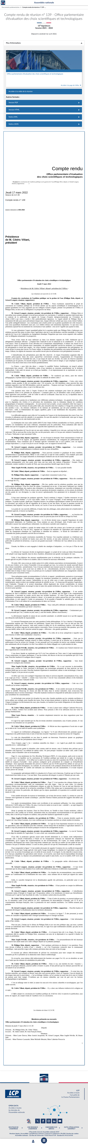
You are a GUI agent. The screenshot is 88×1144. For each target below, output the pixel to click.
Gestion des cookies (72, 1133)
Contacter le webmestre (52, 1133)
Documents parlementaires (11, 7)
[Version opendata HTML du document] (44, 110)
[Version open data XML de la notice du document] (44, 117)
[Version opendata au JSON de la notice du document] (44, 124)
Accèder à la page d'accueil (3, 3)
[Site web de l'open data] (44, 1109)
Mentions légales (14, 1133)
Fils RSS (63, 1133)
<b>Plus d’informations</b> (44, 43)
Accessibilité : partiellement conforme (32, 1133)
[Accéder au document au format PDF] (44, 102)
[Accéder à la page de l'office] (44, 68)
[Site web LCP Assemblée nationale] (44, 1094)
